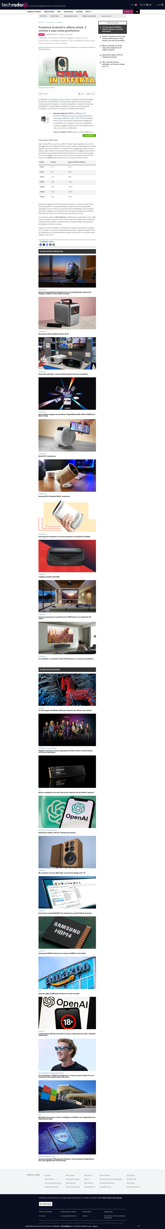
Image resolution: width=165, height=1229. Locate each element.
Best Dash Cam (131, 1179)
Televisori (41, 22)
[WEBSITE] (50, 244)
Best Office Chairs (105, 1187)
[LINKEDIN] (47, 244)
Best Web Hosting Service (53, 1183)
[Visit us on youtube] (147, 5)
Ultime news (49, 12)
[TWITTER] (44, 244)
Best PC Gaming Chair (73, 1187)
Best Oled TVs (88, 1183)
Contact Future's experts (68, 1212)
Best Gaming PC (71, 1183)
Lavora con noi (106, 16)
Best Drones (130, 1183)
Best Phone (88, 1175)
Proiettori (60, 22)
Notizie (41, 34)
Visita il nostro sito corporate (112, 1198)
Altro (88, 12)
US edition (65, 1226)
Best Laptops (70, 1175)
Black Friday (55, 16)
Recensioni (68, 12)
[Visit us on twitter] (144, 5)
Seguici (83, 94)
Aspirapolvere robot (70, 16)
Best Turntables (105, 1175)
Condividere (45, 94)
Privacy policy (86, 1212)
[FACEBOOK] (41, 244)
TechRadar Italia (52, 34)
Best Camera (131, 1175)
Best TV (86, 1179)
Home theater (51, 22)
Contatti (79, 12)
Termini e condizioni (45, 1212)
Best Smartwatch (89, 1187)
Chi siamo (42, 1216)
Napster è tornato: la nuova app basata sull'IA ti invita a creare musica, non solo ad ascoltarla (113, 38)
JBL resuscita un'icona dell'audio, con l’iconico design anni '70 (113, 64)
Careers (84, 1216)
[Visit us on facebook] (141, 5)
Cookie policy (108, 1212)
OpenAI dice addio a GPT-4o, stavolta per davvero (112, 56)
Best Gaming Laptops (72, 1179)
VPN (59, 12)
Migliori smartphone (89, 16)
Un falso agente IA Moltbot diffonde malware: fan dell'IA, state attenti (112, 29)
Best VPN (48, 1175)
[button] (160, 5)
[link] (45, 119)
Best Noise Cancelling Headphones (111, 1179)
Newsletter (92, 94)
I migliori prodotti (34, 12)
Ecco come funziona (44, 49)
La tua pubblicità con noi (69, 1216)
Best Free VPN (49, 1179)
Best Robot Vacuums (133, 1187)
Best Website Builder (51, 1187)
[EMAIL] (54, 244)
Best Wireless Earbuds (107, 1183)
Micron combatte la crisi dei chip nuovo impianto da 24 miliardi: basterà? (112, 48)
